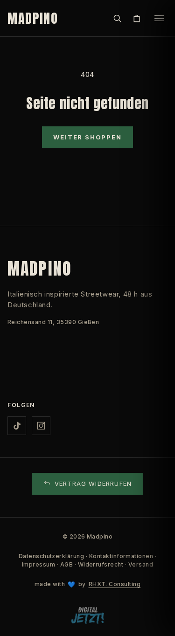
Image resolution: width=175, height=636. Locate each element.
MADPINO (32, 18)
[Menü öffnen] (159, 18)
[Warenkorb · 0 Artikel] (136, 18)
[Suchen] (117, 18)
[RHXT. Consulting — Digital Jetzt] (87, 616)
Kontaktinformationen (121, 556)
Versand (140, 564)
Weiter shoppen (87, 137)
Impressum (38, 564)
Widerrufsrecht (101, 564)
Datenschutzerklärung (51, 556)
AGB (66, 564)
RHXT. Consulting (115, 584)
